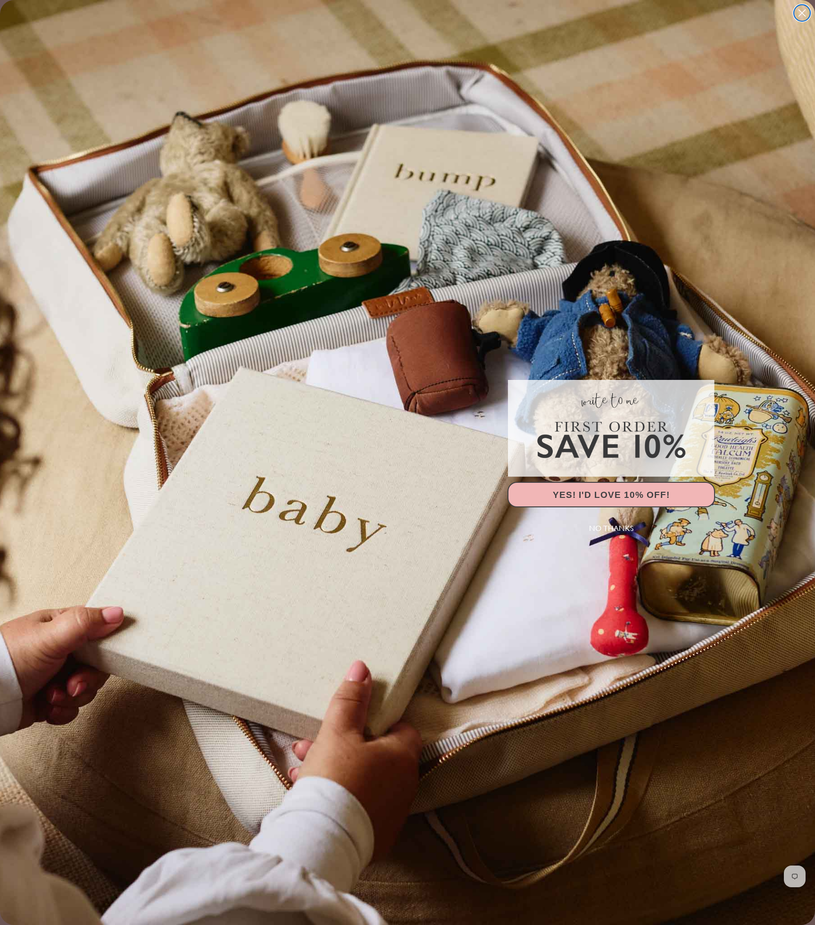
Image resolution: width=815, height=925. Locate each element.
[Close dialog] (802, 13)
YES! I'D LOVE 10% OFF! (611, 495)
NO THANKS (611, 528)
